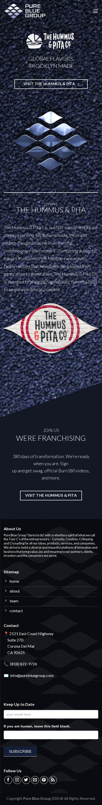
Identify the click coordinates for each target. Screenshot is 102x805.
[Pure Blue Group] (28, 11)
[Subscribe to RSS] (53, 780)
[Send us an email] (35, 780)
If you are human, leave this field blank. (37, 726)
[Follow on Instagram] (17, 780)
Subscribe (20, 751)
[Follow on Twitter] (26, 780)
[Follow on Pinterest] (44, 780)
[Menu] (95, 11)
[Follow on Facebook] (8, 780)
